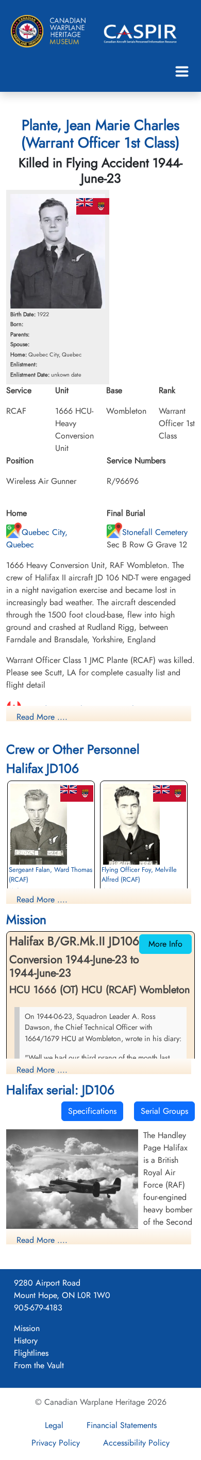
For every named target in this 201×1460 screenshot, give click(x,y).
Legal (54, 1425)
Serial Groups (164, 1111)
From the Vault (39, 1365)
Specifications (92, 1111)
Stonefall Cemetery (155, 532)
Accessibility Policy (136, 1443)
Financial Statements (122, 1425)
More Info (165, 944)
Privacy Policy (55, 1443)
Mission (27, 1328)
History (26, 1341)
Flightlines (31, 1353)
